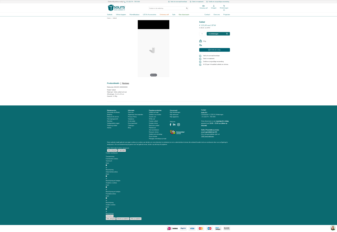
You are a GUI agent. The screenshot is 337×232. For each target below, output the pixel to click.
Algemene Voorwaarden (135, 114)
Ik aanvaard (121, 150)
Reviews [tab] (125, 83)
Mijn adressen (174, 114)
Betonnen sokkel (154, 125)
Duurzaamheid (132, 123)
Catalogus (131, 125)
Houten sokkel (153, 121)
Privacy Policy (132, 116)
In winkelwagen (218, 34)
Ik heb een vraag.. (215, 49)
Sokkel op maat (153, 112)
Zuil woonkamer (154, 130)
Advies (109, 127)
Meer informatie (112, 148)
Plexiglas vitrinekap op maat (157, 138)
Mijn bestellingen (175, 112)
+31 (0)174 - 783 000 (132, 1)
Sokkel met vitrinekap (155, 134)
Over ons (131, 112)
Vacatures (131, 119)
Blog (129, 127)
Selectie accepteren (123, 218)
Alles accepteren (136, 218)
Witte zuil (152, 119)
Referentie (110, 87)
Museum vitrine (153, 132)
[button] (109, 169)
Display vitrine (153, 123)
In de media (131, 121)
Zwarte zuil (152, 116)
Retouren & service (113, 116)
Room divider (153, 136)
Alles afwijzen (112, 150)
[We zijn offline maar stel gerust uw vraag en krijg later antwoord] (332, 227)
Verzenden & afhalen (113, 112)
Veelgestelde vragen (113, 123)
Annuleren (109, 216)
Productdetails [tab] (113, 83)
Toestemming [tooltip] (110, 156)
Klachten (109, 121)
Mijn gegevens (174, 116)
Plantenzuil (152, 127)
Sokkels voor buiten (155, 114)
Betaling (109, 114)
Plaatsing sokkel (112, 125)
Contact (203, 110)
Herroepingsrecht (112, 119)
